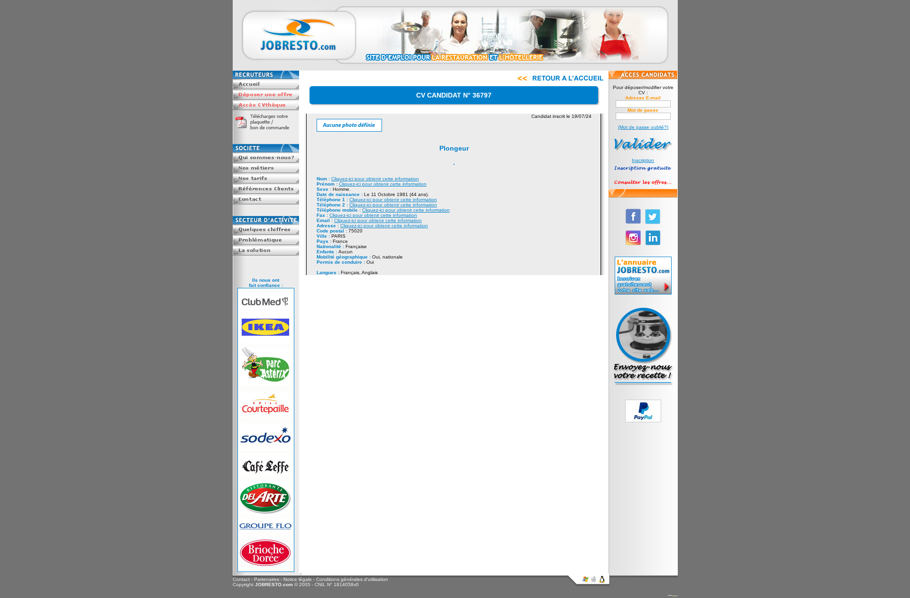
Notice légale (297, 579)
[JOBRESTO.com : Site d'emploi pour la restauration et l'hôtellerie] (455, 68)
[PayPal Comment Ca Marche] (643, 420)
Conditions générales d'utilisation (352, 579)
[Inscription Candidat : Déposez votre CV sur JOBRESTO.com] (643, 172)
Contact (241, 579)
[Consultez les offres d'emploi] (643, 186)
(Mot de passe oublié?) (643, 127)
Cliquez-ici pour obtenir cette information (375, 178)
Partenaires (266, 579)
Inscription (643, 160)
